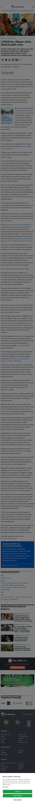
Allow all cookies (17, 795)
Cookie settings (17, 799)
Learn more (5, 786)
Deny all (17, 791)
